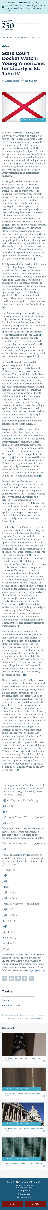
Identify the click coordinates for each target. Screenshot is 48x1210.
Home (4, 38)
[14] (41, 476)
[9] (37, 356)
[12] (10, 439)
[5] (35, 259)
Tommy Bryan (22, 1018)
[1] (3, 157)
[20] (10, 659)
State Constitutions (11, 1005)
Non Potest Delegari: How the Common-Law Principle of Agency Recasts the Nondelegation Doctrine (24, 1129)
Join (12, 1204)
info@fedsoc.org (37, 970)
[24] (17, 751)
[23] (29, 727)
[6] (3, 307)
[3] (12, 228)
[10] (17, 408)
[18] (18, 604)
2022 (38, 38)
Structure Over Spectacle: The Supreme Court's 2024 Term (24, 1094)
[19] (17, 626)
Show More (35, 1018)
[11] (35, 424)
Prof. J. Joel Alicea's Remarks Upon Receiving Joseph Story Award (24, 1059)
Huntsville (41, 1015)
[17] (31, 583)
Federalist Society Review (16, 1089)
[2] (19, 203)
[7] (30, 319)
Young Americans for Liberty (22, 1015)
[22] (34, 711)
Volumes (32, 38)
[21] (24, 675)
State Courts (7, 1000)
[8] (40, 335)
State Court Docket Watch (18, 38)
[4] (39, 234)
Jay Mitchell (9, 1018)
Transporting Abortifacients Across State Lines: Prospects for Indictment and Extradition (24, 1163)
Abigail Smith (12, 81)
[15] (13, 521)
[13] (12, 457)
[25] (18, 770)
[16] (30, 555)
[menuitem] (4, 37)
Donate (35, 1204)
